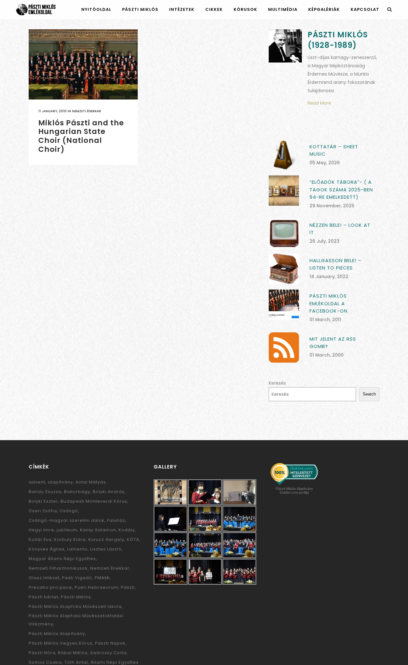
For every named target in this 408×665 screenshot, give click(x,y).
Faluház (116, 520)
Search (369, 394)
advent (37, 482)
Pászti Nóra (42, 653)
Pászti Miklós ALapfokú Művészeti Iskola (75, 606)
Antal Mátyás (91, 482)
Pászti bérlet (43, 597)
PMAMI (102, 578)
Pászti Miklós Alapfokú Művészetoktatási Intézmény (76, 620)
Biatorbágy (77, 492)
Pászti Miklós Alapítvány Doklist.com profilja (294, 490)
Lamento (77, 549)
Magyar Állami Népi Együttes (62, 559)
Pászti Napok (110, 643)
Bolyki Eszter (43, 501)
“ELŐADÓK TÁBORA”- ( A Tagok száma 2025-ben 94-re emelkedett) (341, 189)
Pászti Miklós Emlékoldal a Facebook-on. (329, 303)
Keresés (277, 383)
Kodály (127, 530)
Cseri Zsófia (43, 511)
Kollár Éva (40, 539)
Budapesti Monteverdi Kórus (94, 501)
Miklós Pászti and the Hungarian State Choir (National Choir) (81, 136)
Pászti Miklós (76, 597)
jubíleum (67, 530)
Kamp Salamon (98, 530)
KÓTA (133, 539)
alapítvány (60, 482)
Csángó (69, 511)
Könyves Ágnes (47, 549)
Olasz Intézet (44, 578)
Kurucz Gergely (106, 539)
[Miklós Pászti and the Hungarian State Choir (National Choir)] (83, 64)
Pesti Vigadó (77, 578)
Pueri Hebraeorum (96, 587)
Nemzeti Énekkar (86, 111)
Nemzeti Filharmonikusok (58, 568)
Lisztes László (106, 549)
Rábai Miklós (73, 653)
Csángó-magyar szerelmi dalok (67, 520)
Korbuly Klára (70, 539)
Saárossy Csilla (108, 653)
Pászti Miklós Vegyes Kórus (60, 643)
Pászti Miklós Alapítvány (57, 634)
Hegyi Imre (41, 530)
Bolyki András (109, 492)
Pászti (128, 587)
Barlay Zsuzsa (45, 492)
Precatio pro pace (50, 587)
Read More (319, 103)
